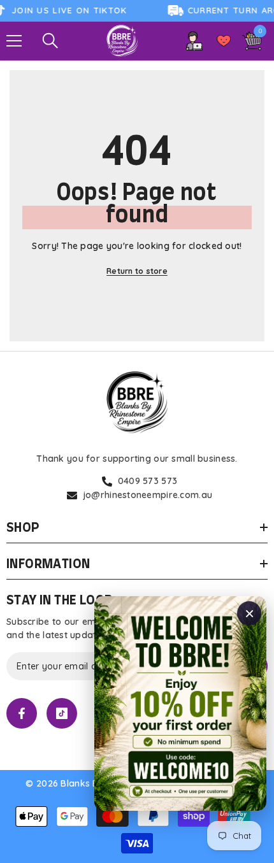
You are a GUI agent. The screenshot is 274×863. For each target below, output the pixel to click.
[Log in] (194, 40)
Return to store (137, 271)
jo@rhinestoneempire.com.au (147, 495)
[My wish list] (224, 41)
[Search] (50, 40)
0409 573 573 (147, 481)
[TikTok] (62, 713)
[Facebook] (21, 713)
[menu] (14, 40)
